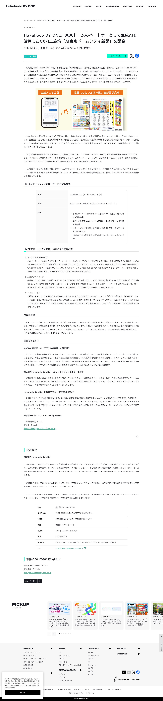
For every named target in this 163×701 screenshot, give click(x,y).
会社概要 (90, 652)
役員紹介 (90, 658)
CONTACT (152, 6)
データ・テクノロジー (30, 655)
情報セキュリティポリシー (82, 689)
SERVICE (77, 6)
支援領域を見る (28, 665)
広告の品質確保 (97, 689)
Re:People (62, 677)
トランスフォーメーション (31, 652)
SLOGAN (88, 6)
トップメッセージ (93, 655)
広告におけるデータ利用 (76, 693)
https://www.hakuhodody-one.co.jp (69, 548)
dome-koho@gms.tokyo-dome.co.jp (39, 429)
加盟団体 (90, 671)
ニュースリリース (64, 655)
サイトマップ (90, 693)
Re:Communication (65, 680)
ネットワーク (92, 665)
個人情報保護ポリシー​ (49, 689)
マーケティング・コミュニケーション (35, 658)
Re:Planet (62, 674)
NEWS (98, 6)
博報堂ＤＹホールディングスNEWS (70, 665)
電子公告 (90, 674)
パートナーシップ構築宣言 (113, 689)
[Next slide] (54, 634)
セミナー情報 (63, 662)
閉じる (22, 692)
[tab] (59, 633)
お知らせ (61, 658)
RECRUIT (140, 6)
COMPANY (127, 6)
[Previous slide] (49, 634)
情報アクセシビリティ (65, 689)
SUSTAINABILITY (112, 6)
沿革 (89, 662)
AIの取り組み (27, 668)
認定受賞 (90, 668)
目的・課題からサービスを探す (33, 662)
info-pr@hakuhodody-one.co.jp (37, 573)
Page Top (161, 647)
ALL (60, 652)
